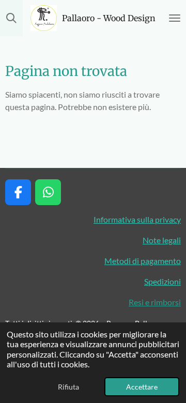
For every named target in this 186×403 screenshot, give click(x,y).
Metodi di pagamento (142, 261)
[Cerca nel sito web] (11, 18)
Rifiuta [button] (68, 386)
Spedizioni (162, 281)
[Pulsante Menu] (174, 18)
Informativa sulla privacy (137, 219)
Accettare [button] (142, 386)
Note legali (162, 240)
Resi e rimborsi (155, 302)
